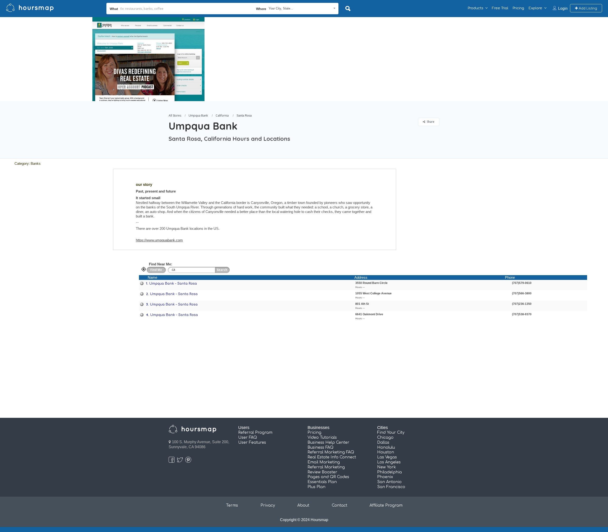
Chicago (385, 437)
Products (475, 8)
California (222, 115)
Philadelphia (389, 472)
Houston (385, 452)
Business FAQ (320, 447)
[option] (148, 59)
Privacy (268, 505)
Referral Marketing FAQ (331, 452)
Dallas (383, 442)
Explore (535, 8)
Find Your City (390, 432)
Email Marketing (324, 462)
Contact (339, 505)
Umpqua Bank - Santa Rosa (173, 283)
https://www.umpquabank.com (159, 240)
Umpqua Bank (198, 115)
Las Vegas (387, 457)
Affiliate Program (386, 505)
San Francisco (391, 487)
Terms (232, 505)
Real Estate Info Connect (332, 457)
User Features (252, 442)
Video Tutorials (322, 437)
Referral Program (255, 432)
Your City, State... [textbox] (281, 8)
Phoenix (385, 477)
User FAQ (247, 437)
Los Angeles (389, 462)
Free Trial (500, 8)
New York (386, 467)
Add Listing (587, 8)
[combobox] (295, 8)
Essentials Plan (322, 482)
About (303, 505)
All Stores (175, 115)
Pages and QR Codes (328, 477)
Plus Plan (316, 487)
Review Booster (322, 472)
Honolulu (386, 447)
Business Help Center (328, 442)
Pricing (518, 8)
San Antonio (389, 482)
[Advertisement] (439, 50)
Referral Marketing (326, 467)
